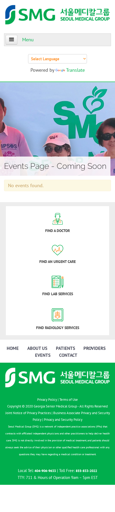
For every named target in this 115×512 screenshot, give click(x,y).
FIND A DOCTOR (57, 230)
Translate (75, 70)
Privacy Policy (47, 399)
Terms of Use (68, 399)
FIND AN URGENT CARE (57, 261)
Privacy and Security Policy (63, 419)
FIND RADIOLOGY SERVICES (57, 327)
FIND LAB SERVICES (57, 293)
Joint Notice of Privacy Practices (28, 413)
